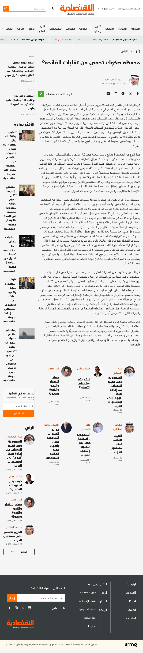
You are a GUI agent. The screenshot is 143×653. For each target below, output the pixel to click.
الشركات (109, 28)
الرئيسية (135, 28)
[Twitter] (22, 608)
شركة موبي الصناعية (49, 39)
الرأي (124, 51)
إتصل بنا (92, 625)
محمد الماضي (117, 426)
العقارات (70, 28)
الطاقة (83, 28)
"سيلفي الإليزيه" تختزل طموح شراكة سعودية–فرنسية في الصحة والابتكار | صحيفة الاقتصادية (9, 207)
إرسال (12, 597)
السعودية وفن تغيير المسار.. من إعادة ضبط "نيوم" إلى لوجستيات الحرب (114, 391)
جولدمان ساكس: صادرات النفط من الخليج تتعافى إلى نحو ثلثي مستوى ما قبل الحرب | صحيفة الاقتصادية (9, 355)
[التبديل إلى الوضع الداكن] (53, 9)
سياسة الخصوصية (87, 609)
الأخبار (31, 28)
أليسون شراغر (51, 424)
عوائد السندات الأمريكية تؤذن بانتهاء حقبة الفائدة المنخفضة (52, 443)
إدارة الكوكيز (90, 617)
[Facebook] (9, 608)
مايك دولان (84, 368)
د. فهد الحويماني (115, 78)
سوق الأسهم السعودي (124, 39)
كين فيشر (53, 368)
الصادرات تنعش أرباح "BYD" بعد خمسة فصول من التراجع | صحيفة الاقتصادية (9, 253)
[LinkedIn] (29, 608)
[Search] (6, 9)
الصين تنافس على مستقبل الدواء (116, 443)
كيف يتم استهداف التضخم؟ (84, 383)
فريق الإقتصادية (88, 592)
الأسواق (122, 28)
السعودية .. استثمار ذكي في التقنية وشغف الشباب (84, 444)
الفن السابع (42, 28)
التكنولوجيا (56, 28)
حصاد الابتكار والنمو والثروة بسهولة (53, 385)
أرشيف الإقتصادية (87, 600)
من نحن (92, 584)
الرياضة (20, 28)
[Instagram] (16, 608)
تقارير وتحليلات (96, 28)
